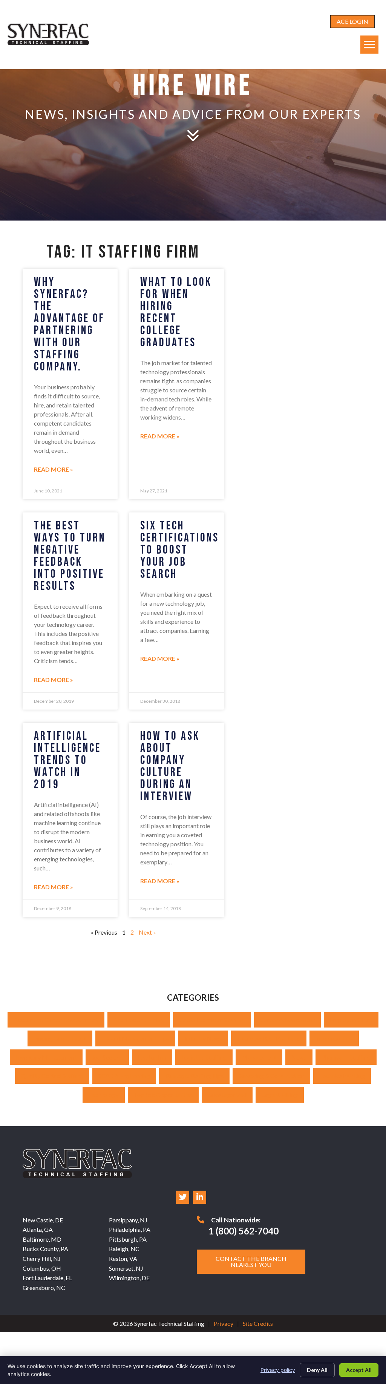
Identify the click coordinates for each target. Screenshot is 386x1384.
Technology (104, 1094)
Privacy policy (277, 1370)
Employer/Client (351, 1019)
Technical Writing (342, 1075)
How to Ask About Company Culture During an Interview (170, 766)
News (298, 1057)
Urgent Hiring (280, 1094)
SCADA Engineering (124, 1075)
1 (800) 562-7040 (243, 1230)
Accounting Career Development (56, 1019)
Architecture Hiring (138, 1019)
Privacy (223, 1323)
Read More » (53, 469)
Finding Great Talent (60, 1038)
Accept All (359, 1370)
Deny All (317, 1370)
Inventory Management (46, 1057)
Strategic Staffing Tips (194, 1075)
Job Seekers (107, 1057)
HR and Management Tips (135, 1038)
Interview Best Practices (268, 1038)
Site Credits (258, 1323)
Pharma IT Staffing (346, 1057)
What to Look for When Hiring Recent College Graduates (176, 312)
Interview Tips (334, 1038)
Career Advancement (287, 1019)
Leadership (152, 1057)
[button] (369, 44)
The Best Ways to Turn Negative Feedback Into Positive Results (70, 556)
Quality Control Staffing (52, 1075)
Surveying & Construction (271, 1075)
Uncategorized (227, 1094)
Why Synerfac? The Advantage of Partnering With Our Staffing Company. (69, 324)
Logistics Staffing (204, 1057)
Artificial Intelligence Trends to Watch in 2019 (67, 760)
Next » (147, 932)
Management (259, 1057)
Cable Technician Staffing (212, 1019)
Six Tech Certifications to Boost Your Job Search (179, 550)
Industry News (203, 1038)
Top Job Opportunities (163, 1094)
